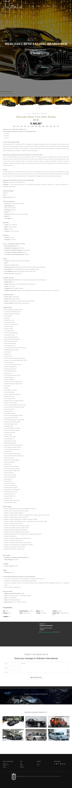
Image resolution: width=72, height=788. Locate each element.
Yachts (21, 766)
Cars (21, 763)
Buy (33, 6)
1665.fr (59, 776)
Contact (5, 767)
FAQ (4, 766)
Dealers (38, 6)
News (48, 6)
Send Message (36, 677)
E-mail (63, 1)
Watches (22, 767)
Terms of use (6, 764)
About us (55, 6)
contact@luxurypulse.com (47, 632)
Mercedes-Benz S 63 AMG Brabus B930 (39, 113)
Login (68, 1)
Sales (29, 113)
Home (21, 764)
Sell (44, 6)
